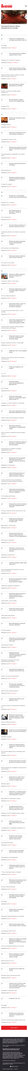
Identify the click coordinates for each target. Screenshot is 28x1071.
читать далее (14, 1027)
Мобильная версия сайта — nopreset (10, 1069)
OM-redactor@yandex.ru (13, 1042)
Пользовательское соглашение (9, 1060)
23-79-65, (6, 1046)
